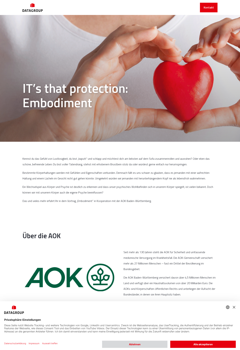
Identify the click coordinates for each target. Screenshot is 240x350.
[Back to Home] (32, 7)
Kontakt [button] (209, 7)
